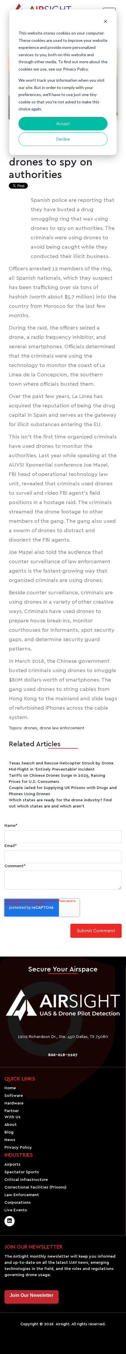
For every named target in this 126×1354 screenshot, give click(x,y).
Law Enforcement (21, 1195)
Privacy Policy (18, 1147)
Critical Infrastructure (26, 1180)
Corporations (17, 1203)
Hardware (13, 1103)
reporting (90, 200)
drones (30, 728)
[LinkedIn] (9, 1221)
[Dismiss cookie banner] (105, 22)
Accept (63, 123)
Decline (63, 138)
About (10, 1125)
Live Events (15, 1210)
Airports (12, 1164)
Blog (8, 1132)
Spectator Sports (21, 1172)
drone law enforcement (62, 728)
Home (10, 1088)
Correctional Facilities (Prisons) (35, 1187)
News (9, 1140)
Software (13, 1096)
